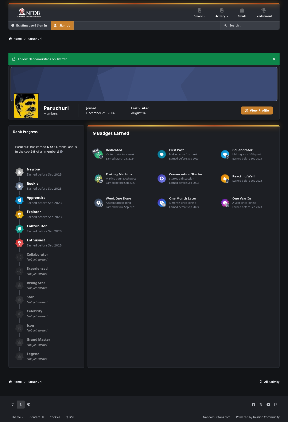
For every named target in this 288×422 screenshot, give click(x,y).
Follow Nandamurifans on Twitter (42, 59)
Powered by (258, 417)
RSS (71, 417)
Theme (16, 417)
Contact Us (37, 417)
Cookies (55, 417)
